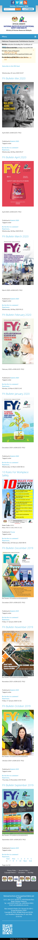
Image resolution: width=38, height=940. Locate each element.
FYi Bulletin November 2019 (17, 627)
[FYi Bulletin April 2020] (18, 183)
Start (8, 859)
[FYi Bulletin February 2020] (18, 341)
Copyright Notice (10, 872)
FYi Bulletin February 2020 (16, 314)
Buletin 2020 (14, 141)
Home (4, 47)
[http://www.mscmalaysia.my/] (16, 878)
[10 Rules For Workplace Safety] (18, 501)
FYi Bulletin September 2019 (18, 785)
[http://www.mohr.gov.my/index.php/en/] (21, 878)
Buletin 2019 (14, 611)
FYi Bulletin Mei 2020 (13, 78)
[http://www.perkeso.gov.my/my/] (33, 878)
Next (25, 861)
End (30, 861)
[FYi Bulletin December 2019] (18, 574)
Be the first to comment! (10, 148)
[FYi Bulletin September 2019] (18, 811)
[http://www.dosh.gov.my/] (27, 878)
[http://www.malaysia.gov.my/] (4, 878)
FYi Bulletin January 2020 (16, 393)
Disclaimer (21, 872)
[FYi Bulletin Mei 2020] (18, 104)
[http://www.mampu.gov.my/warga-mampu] (19, 884)
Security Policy (23, 870)
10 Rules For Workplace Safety (15, 473)
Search (18, 9)
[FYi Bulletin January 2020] (18, 420)
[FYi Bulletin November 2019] (18, 653)
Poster (12, 532)
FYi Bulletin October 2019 (16, 706)
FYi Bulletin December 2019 (17, 548)
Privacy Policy (11, 870)
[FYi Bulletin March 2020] (18, 262)
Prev (13, 859)
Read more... (6, 150)
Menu (4, 36)
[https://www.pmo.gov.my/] (10, 878)
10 (20, 861)
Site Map (30, 872)
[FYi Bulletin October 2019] (18, 732)
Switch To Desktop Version (19, 939)
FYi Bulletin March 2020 (15, 236)
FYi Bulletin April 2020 (14, 157)
